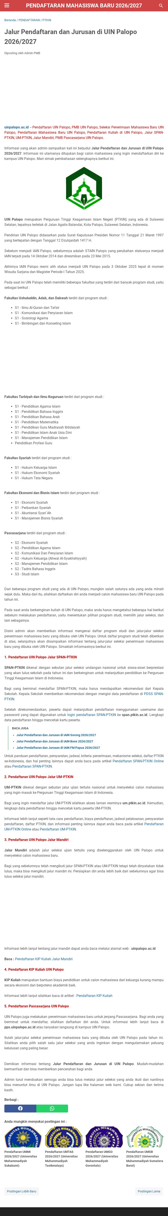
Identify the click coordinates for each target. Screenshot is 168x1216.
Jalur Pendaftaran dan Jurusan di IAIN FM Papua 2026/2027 (58, 747)
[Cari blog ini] (161, 5)
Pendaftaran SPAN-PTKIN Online (138, 761)
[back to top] (159, 1206)
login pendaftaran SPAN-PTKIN (91, 715)
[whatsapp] (52, 1108)
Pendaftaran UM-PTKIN (58, 829)
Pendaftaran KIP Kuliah (94, 996)
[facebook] (20, 1108)
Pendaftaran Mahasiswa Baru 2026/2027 (84, 5)
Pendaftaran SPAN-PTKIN (32, 766)
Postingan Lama (149, 1191)
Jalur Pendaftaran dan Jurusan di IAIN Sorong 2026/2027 (56, 735)
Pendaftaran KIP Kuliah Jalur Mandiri (44, 959)
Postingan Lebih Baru (21, 1191)
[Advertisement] (84, 91)
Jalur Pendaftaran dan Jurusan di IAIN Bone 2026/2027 (54, 741)
